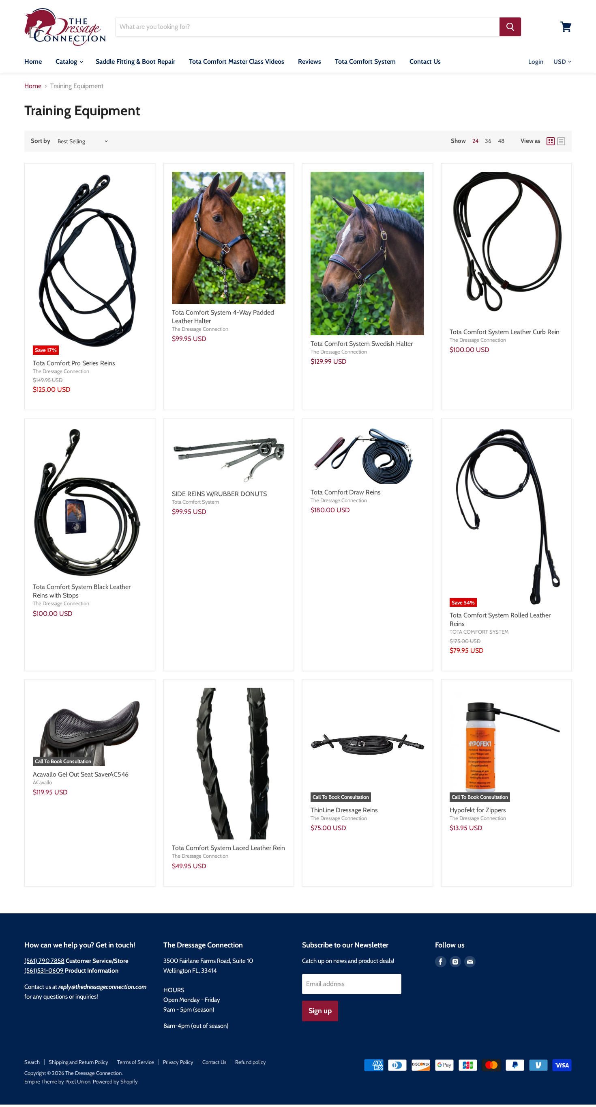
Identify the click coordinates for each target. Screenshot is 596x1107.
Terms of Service (135, 1062)
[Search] (510, 26)
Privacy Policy (178, 1062)
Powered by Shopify (115, 1081)
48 (501, 141)
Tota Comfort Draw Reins (346, 492)
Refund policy (250, 1062)
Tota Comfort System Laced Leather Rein (228, 848)
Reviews (309, 61)
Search (32, 1062)
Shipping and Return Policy (78, 1062)
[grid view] (551, 141)
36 (488, 141)
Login (535, 61)
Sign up (320, 1010)
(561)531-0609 (44, 970)
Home (33, 61)
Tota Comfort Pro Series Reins (74, 363)
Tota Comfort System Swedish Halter (362, 343)
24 (475, 141)
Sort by (40, 141)
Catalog (67, 61)
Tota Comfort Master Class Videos (236, 61)
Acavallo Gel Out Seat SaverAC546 (81, 774)
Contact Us (425, 61)
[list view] (561, 141)
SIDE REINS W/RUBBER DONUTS (219, 494)
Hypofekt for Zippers (478, 810)
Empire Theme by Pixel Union (57, 1081)
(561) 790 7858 (44, 961)
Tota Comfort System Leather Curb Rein (505, 332)
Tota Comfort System (365, 61)
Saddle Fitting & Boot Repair (135, 61)
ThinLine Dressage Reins (344, 810)
